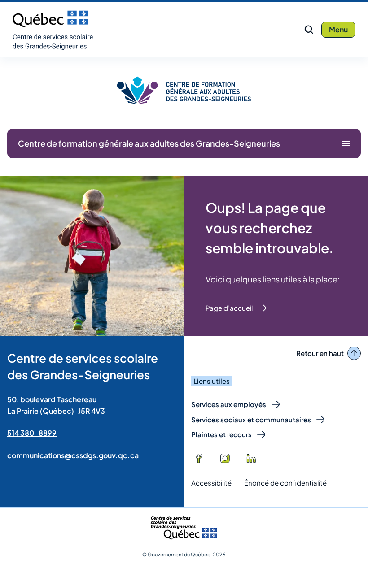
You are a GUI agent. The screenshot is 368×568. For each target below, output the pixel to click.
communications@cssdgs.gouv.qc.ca (73, 455)
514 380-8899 (32, 433)
